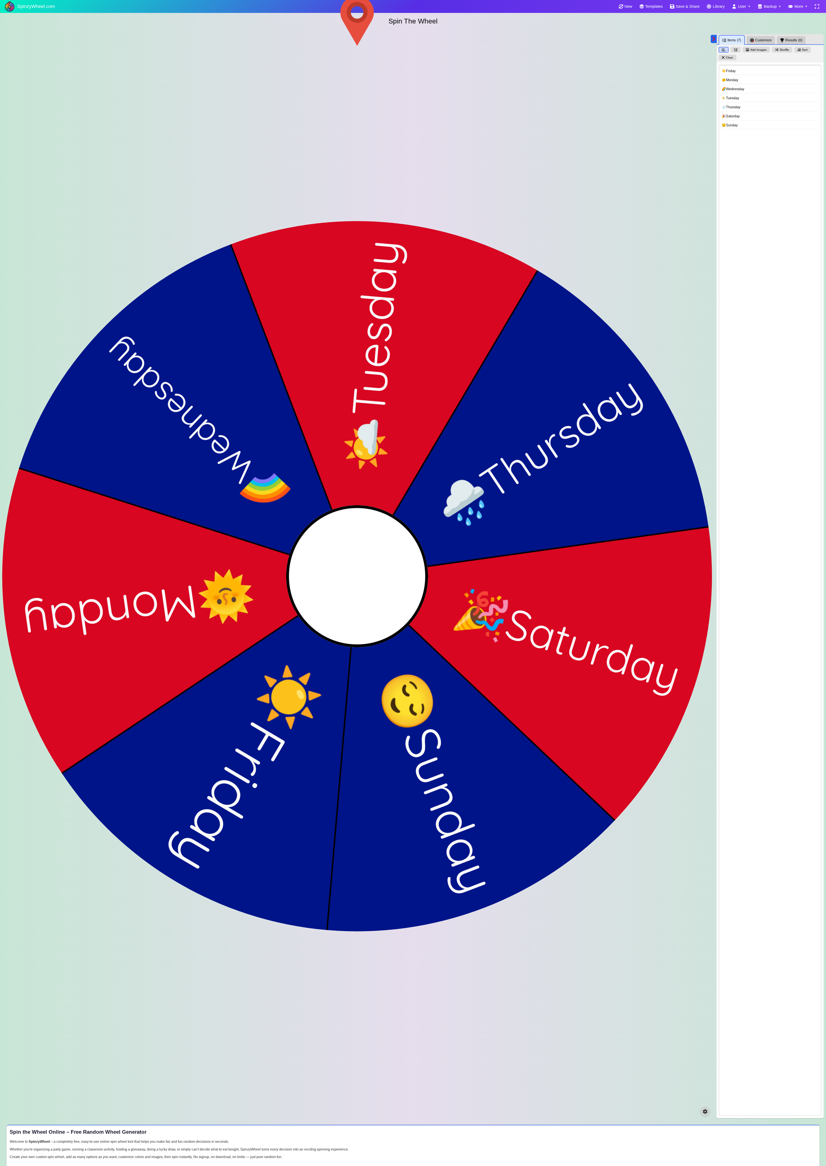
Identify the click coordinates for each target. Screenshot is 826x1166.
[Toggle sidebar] (714, 39)
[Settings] (705, 1111)
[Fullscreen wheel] (817, 6)
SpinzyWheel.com (36, 6)
